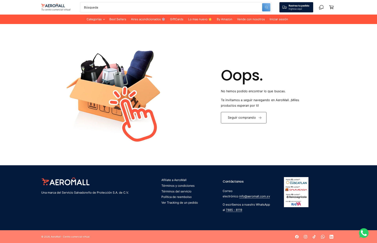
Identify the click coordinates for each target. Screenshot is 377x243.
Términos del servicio (176, 191)
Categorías (94, 19)
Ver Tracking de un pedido (179, 202)
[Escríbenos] (321, 7)
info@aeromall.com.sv (254, 196)
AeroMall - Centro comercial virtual (70, 236)
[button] (95, 19)
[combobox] (175, 7)
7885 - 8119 (234, 210)
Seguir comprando (242, 117)
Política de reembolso (176, 197)
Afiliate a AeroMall (174, 180)
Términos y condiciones (178, 186)
